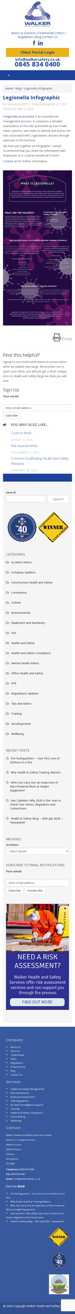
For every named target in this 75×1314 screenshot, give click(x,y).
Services (15, 1050)
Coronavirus (19, 592)
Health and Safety (23, 643)
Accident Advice (21, 562)
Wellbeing (17, 734)
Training (16, 713)
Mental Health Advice (25, 663)
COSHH (16, 602)
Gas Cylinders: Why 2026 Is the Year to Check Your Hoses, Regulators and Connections (35, 804)
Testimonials (17, 1054)
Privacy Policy (18, 1066)
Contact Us (50, 37)
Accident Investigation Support (27, 1104)
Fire (13, 633)
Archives (12, 845)
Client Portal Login (37, 52)
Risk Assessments (24, 445)
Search (11, 492)
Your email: (11, 396)
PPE (13, 683)
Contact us (10, 161)
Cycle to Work (21, 433)
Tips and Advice (21, 703)
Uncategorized (21, 724)
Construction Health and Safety (31, 582)
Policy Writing (18, 1116)
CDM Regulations (20, 1100)
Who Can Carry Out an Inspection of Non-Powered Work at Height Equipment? (34, 786)
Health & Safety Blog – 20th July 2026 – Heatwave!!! (37, 1221)
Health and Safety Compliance (31, 653)
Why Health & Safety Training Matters (36, 772)
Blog (38, 37)
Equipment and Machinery (28, 623)
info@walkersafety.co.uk (37, 59)
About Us (15, 1047)
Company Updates (23, 572)
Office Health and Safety (27, 673)
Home (9, 88)
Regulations (25, 37)
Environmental (20, 613)
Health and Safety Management (27, 1088)
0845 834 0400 (37, 64)
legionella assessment (20, 116)
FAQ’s (60, 33)
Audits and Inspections (23, 1096)
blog (18, 88)
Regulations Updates (25, 693)
